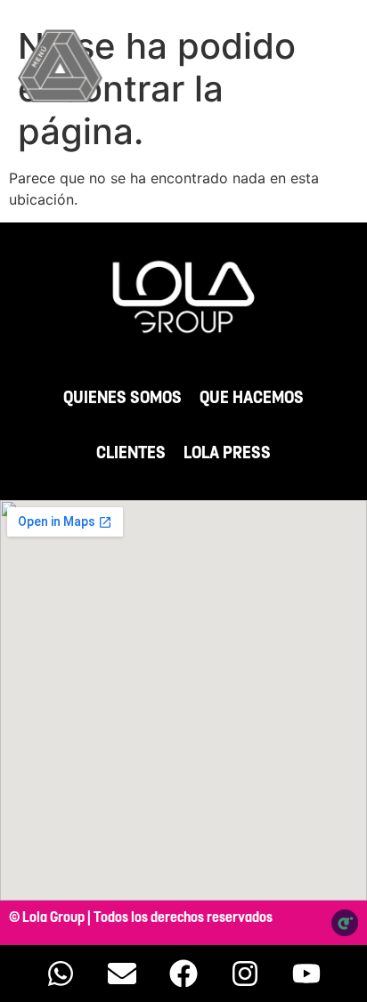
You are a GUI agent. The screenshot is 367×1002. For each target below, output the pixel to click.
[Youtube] (306, 973)
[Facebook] (183, 973)
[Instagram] (244, 973)
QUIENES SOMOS (122, 398)
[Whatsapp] (60, 973)
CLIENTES (131, 453)
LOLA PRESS (227, 453)
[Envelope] (122, 973)
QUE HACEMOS (252, 398)
